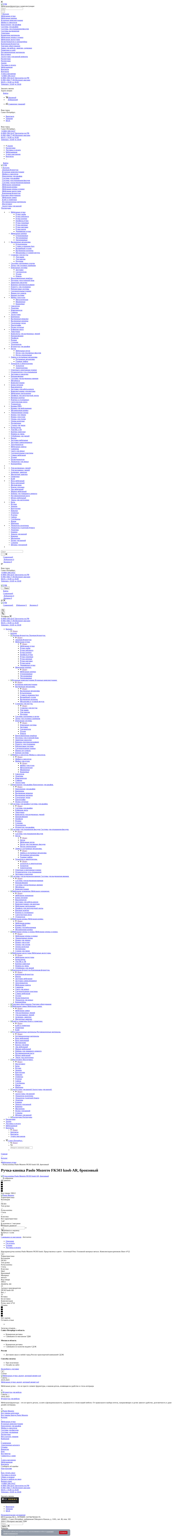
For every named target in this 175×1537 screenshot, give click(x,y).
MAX (8, 121)
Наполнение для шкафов (25, 789)
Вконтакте (10, 116)
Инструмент (20, 1064)
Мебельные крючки (28, 672)
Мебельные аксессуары (24, 957)
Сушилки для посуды (28, 708)
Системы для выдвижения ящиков (29, 881)
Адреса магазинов (8, 1460)
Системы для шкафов (24, 808)
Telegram (9, 118)
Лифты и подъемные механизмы (33, 853)
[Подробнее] (1, 1390)
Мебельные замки (22, 1011)
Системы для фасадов (10, 1430)
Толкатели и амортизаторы (31, 863)
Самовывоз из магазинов (11, 1237)
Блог (3, 1451)
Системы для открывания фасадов (29, 834)
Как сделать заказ (8, 1473)
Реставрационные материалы (27, 1036)
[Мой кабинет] (2, 608)
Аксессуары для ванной (25, 1094)
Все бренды (5, 1454)
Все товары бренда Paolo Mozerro (14, 1415)
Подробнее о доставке (10, 1369)
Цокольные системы (28, 725)
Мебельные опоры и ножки (26, 936)
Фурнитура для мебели (10, 1399)
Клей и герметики (22, 1025)
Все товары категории (10, 1413)
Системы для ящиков (9, 1432)
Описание (10, 1241)
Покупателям (6, 1468)
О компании (6, 1443)
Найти (4, 1526)
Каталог (13, 633)
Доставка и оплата (13, 1248)
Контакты (14, 1132)
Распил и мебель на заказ (11, 1479)
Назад (15, 631)
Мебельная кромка (22, 923)
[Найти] (3, 11)
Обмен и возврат (8, 1477)
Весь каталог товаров (9, 1437)
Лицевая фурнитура (23, 640)
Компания (5, 1439)
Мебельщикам (6, 1462)
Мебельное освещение (24, 895)
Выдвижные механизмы (30, 691)
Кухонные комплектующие (26, 684)
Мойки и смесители (23, 759)
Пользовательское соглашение (13, 1515)
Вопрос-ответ (6, 1481)
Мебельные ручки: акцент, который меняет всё (20, 1382)
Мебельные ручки (27, 646)
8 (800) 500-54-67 (8, 76)
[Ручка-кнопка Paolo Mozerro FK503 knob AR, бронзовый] (25, 1176)
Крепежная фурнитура (24, 974)
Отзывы (9, 1245)
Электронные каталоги (10, 1445)
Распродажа (6, 1434)
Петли (22, 840)
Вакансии (5, 1449)
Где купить (10, 1243)
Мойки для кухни (27, 765)
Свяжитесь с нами (8, 1456)
